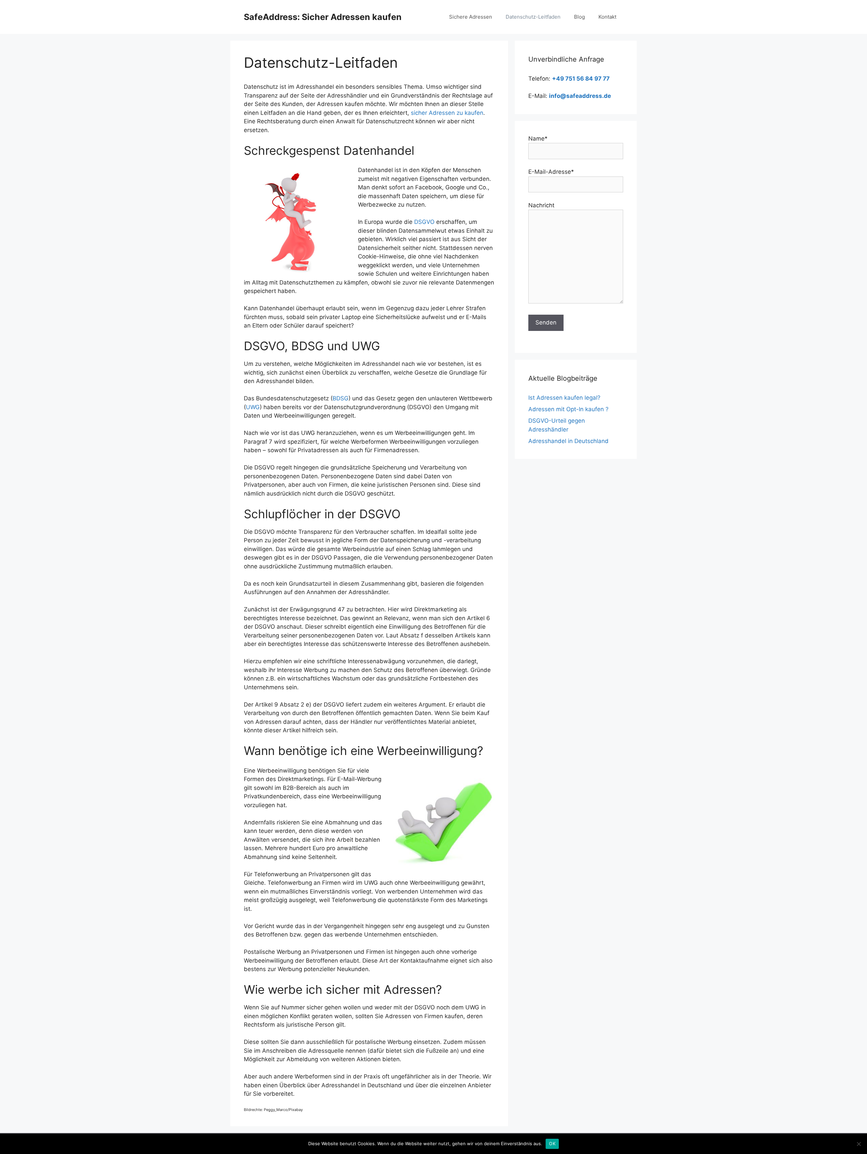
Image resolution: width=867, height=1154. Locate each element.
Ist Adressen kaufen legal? (564, 397)
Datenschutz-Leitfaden (533, 17)
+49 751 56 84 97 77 (581, 78)
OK (552, 1143)
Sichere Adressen (470, 17)
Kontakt (607, 17)
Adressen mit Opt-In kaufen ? (568, 409)
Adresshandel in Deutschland (568, 441)
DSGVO (424, 221)
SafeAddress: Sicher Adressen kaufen (323, 17)
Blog (579, 17)
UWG (253, 407)
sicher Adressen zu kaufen (447, 112)
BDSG (340, 398)
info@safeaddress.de (580, 95)
